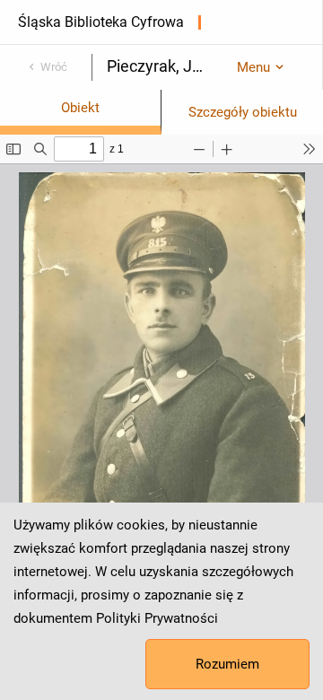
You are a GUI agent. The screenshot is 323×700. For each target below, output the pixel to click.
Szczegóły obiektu (242, 112)
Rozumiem (227, 664)
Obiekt (80, 108)
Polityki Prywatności (157, 618)
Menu (253, 67)
